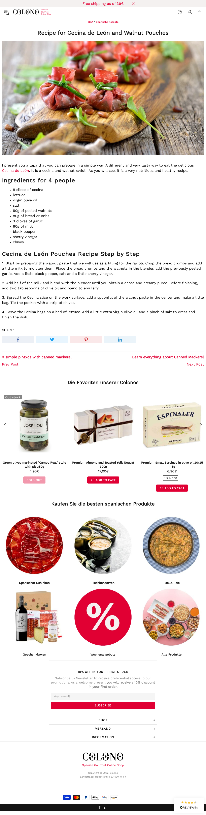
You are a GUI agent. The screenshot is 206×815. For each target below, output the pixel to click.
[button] (189, 805)
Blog (90, 22)
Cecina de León (15, 170)
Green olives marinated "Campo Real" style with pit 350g (34, 464)
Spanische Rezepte (107, 22)
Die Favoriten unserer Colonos (103, 382)
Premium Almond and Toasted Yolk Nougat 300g (103, 464)
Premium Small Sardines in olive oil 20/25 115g (172, 464)
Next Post (195, 364)
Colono (16, 12)
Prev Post (10, 364)
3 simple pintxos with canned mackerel (37, 357)
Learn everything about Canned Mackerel (168, 357)
